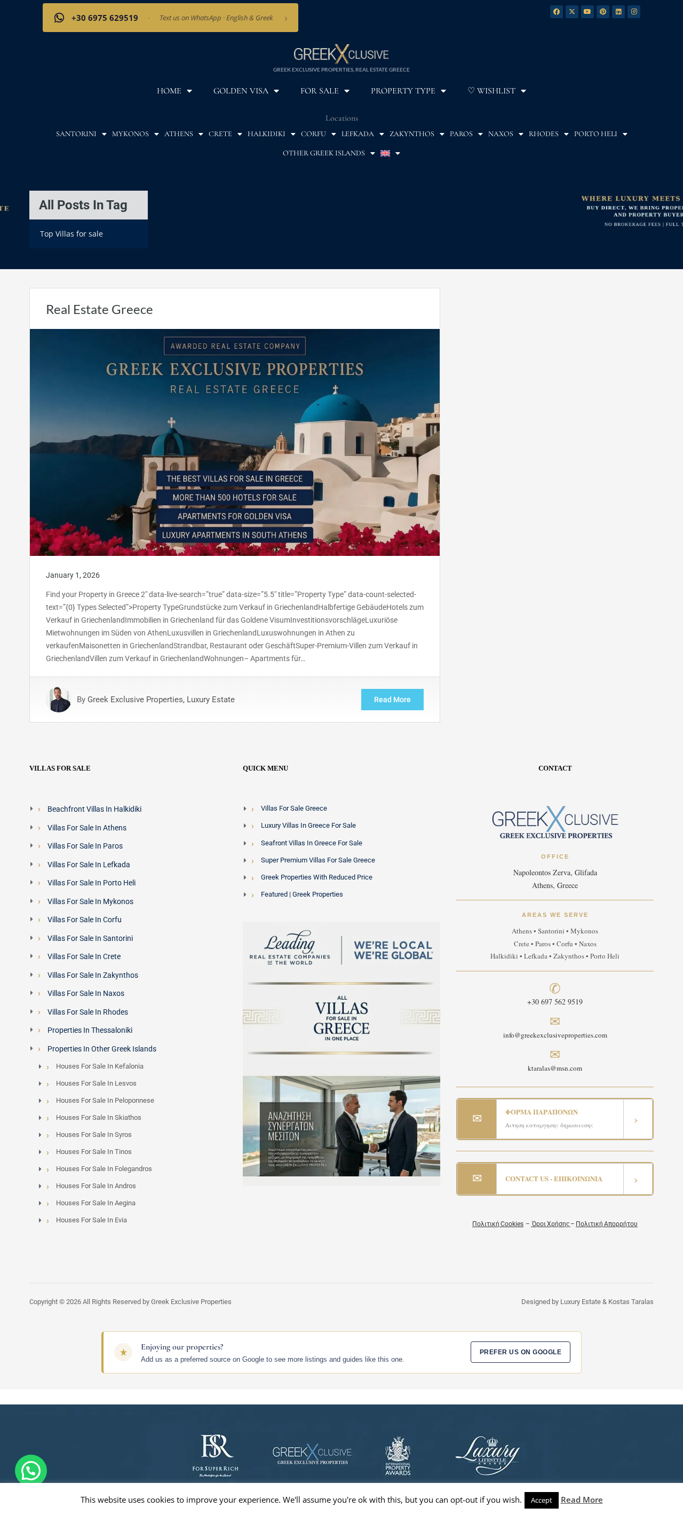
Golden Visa (240, 90)
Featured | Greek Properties (302, 894)
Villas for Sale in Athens (86, 827)
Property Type (403, 90)
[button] (31, 1471)
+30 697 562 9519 (555, 1001)
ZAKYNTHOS (412, 133)
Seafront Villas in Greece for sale (311, 843)
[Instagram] (634, 11)
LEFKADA (358, 133)
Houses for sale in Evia (91, 1220)
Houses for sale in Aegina (96, 1203)
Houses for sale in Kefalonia (100, 1066)
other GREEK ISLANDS (324, 153)
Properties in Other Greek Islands (101, 1049)
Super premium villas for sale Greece (318, 860)
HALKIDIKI (266, 133)
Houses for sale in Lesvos (96, 1083)
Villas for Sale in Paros (85, 846)
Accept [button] (541, 1500)
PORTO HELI (595, 133)
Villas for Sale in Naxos (85, 993)
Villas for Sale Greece (294, 808)
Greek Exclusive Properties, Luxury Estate (161, 699)
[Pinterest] (603, 11)
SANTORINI (76, 133)
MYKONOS (130, 133)
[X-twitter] (572, 11)
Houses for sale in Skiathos (98, 1117)
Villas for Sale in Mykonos (90, 901)
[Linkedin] (618, 11)
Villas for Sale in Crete (84, 956)
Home (169, 90)
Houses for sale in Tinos (94, 1152)
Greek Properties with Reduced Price (316, 877)
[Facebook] (556, 11)
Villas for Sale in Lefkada (88, 864)
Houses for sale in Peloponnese (105, 1100)
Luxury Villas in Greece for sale (308, 825)
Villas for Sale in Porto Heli (91, 882)
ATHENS (178, 133)
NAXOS (500, 133)
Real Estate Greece (99, 309)
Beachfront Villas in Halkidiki (94, 809)
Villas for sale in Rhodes (87, 1012)
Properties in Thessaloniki (89, 1030)
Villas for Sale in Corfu (84, 919)
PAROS (461, 133)
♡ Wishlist (491, 90)
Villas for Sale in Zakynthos (92, 975)
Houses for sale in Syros (94, 1135)
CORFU (313, 133)
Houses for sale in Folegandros (104, 1169)
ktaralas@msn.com (555, 1068)
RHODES (544, 133)
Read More (392, 699)
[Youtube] (587, 11)
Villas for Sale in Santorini (90, 938)
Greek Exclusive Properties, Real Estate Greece (341, 69)
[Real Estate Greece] (235, 441)
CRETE (220, 133)
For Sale (319, 90)
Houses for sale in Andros (96, 1186)
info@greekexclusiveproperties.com (555, 1035)
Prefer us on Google (520, 1352)
